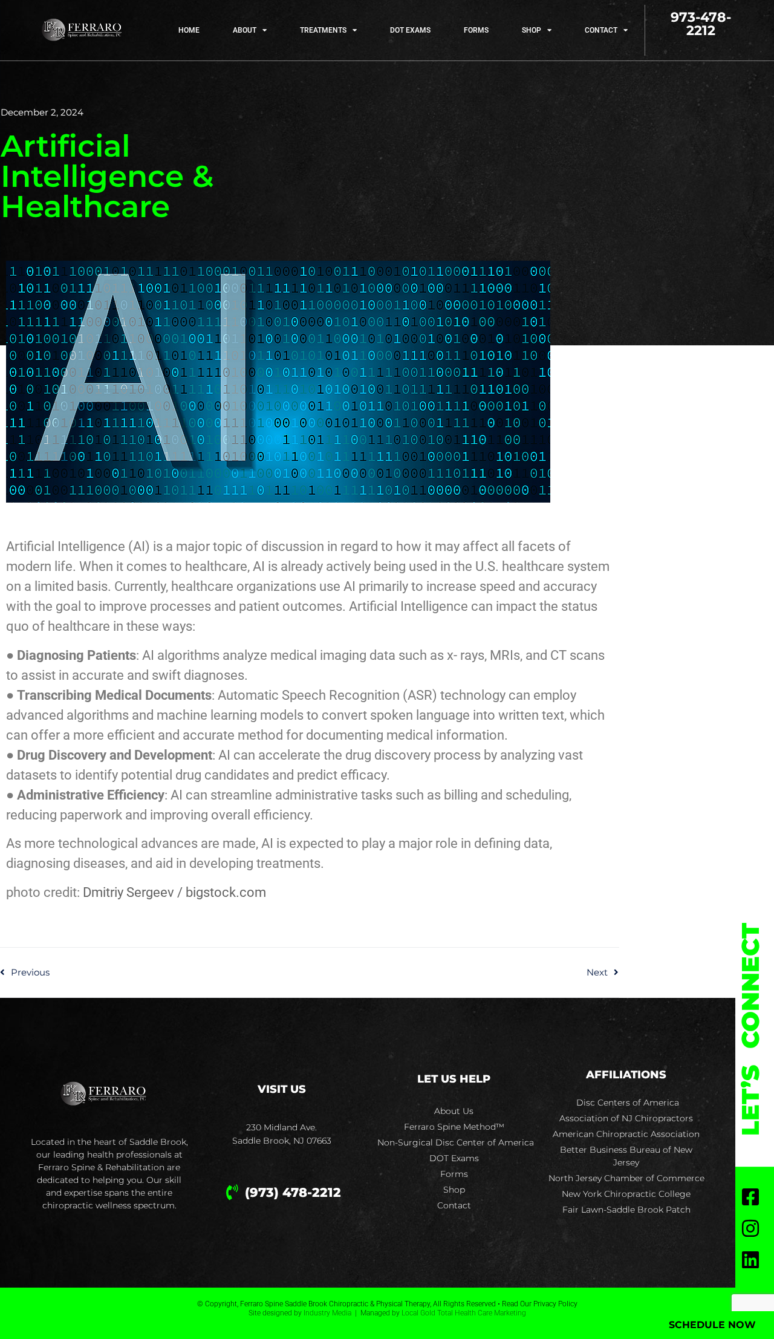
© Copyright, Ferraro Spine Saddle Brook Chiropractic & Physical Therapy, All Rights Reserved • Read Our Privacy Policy (387, 1304)
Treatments (323, 30)
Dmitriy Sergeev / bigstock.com (174, 892)
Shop (531, 30)
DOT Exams (410, 30)
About (244, 30)
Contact (601, 30)
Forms (476, 30)
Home (189, 30)
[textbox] (309, 719)
